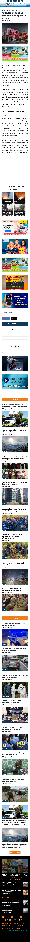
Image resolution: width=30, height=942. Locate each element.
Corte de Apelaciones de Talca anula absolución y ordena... (14, 483)
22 (22, 344)
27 (15, 347)
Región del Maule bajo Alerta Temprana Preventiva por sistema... (11, 883)
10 (3, 341)
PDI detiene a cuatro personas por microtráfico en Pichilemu (13, 701)
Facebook (7, 917)
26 (11, 347)
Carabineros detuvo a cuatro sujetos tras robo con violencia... (14, 754)
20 (15, 344)
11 (7, 341)
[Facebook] (8, 1)
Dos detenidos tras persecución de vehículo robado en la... (14, 649)
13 (15, 341)
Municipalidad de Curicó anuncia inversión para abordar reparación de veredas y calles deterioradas (14, 822)
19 (11, 344)
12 (11, 341)
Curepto (4, 557)
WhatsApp (14, 919)
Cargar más (14, 852)
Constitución (6, 749)
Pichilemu (5, 722)
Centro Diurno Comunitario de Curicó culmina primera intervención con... (14, 458)
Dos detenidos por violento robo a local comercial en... (13, 624)
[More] (19, 318)
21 (18, 344)
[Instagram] (11, 1)
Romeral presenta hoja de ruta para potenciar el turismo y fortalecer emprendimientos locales (14, 846)
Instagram (16, 917)
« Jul (3, 352)
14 (18, 341)
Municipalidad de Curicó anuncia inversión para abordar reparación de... (15, 406)
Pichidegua (5, 696)
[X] (16, 1)
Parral (4, 774)
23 (26, 344)
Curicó (4, 644)
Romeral (4, 841)
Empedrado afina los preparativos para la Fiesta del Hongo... (12, 891)
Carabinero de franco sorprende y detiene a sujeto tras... (13, 780)
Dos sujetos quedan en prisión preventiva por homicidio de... (12, 728)
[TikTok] (14, 1)
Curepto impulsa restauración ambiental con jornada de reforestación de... (12, 536)
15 (22, 341)
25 (7, 347)
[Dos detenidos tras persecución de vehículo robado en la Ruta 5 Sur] (15, 663)
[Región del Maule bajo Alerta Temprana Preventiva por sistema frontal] (25, 884)
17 (3, 344)
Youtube (23, 919)
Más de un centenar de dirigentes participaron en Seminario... (13, 589)
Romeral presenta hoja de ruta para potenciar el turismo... (14, 431)
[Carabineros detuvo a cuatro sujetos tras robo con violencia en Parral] (15, 767)
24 (3, 347)
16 (26, 341)
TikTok (24, 917)
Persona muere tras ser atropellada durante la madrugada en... (14, 564)
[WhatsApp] (19, 1)
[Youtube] (22, 1)
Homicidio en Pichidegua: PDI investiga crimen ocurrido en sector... (15, 676)
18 (7, 344)
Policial (4, 670)
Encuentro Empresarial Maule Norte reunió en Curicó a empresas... (14, 510)
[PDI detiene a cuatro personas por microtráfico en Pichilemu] (15, 715)
